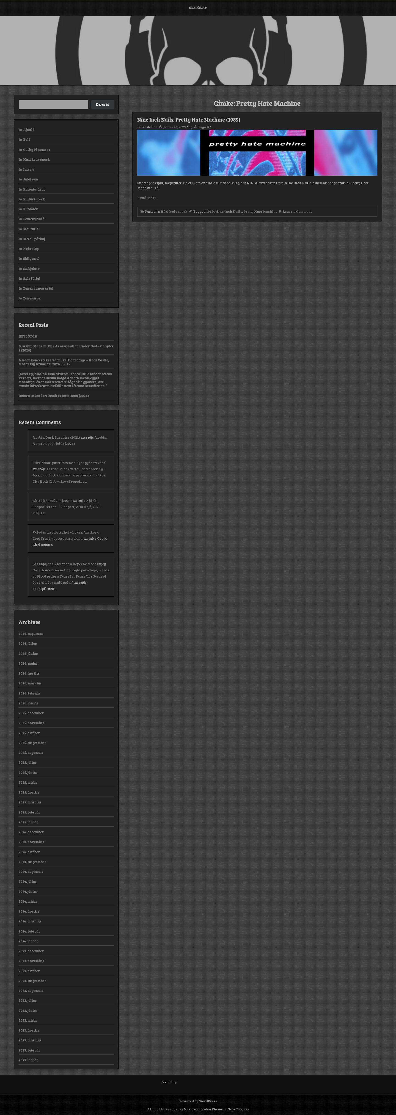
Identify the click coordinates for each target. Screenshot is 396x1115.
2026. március (30, 683)
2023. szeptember (32, 980)
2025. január (28, 822)
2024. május (28, 901)
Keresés (102, 104)
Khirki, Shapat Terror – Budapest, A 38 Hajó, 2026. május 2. (67, 506)
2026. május (28, 663)
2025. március (30, 802)
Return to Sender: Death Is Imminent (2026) (54, 395)
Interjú (28, 169)
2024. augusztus (31, 871)
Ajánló (28, 129)
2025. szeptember (32, 742)
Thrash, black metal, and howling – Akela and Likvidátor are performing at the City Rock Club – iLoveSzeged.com (69, 475)
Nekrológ (31, 248)
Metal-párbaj (34, 238)
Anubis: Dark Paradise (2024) (56, 437)
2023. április (29, 1030)
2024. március (30, 921)
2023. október (29, 970)
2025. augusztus (31, 752)
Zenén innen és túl (38, 288)
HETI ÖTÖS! (28, 336)
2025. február (29, 812)
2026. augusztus (31, 633)
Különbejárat (34, 189)
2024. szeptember (32, 861)
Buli (26, 139)
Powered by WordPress (198, 1101)
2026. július (28, 643)
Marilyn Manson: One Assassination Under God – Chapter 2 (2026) (66, 348)
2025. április (29, 792)
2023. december (31, 951)
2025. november (31, 722)
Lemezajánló (33, 218)
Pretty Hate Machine (261, 211)
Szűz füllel (31, 278)
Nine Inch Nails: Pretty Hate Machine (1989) (188, 119)
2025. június (28, 772)
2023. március (30, 1040)
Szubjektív (31, 268)
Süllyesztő (31, 258)
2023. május (28, 1020)
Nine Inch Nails (228, 211)
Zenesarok (32, 298)
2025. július (27, 762)
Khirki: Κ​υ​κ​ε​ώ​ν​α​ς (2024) (52, 500)
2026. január (28, 703)
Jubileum (30, 179)
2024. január (28, 941)
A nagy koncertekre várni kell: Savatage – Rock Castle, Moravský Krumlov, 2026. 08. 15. (64, 362)
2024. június (28, 891)
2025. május (28, 782)
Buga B (203, 127)
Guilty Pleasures (36, 149)
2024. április (29, 911)
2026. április (29, 673)
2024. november (31, 841)
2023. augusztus (31, 990)
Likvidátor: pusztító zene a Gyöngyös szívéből (70, 462)
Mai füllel (31, 229)
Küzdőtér (30, 209)
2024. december (31, 832)
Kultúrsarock (34, 199)
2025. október (29, 732)
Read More (147, 197)
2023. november (31, 960)
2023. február (29, 1050)
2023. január (28, 1060)
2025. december (31, 713)
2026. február (30, 693)
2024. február (29, 931)
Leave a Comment (297, 211)
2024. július (27, 881)
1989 (210, 211)
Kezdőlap (198, 7)
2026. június (28, 653)
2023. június (28, 1010)
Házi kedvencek (174, 211)
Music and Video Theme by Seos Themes (216, 1109)
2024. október (29, 851)
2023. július (27, 1000)
